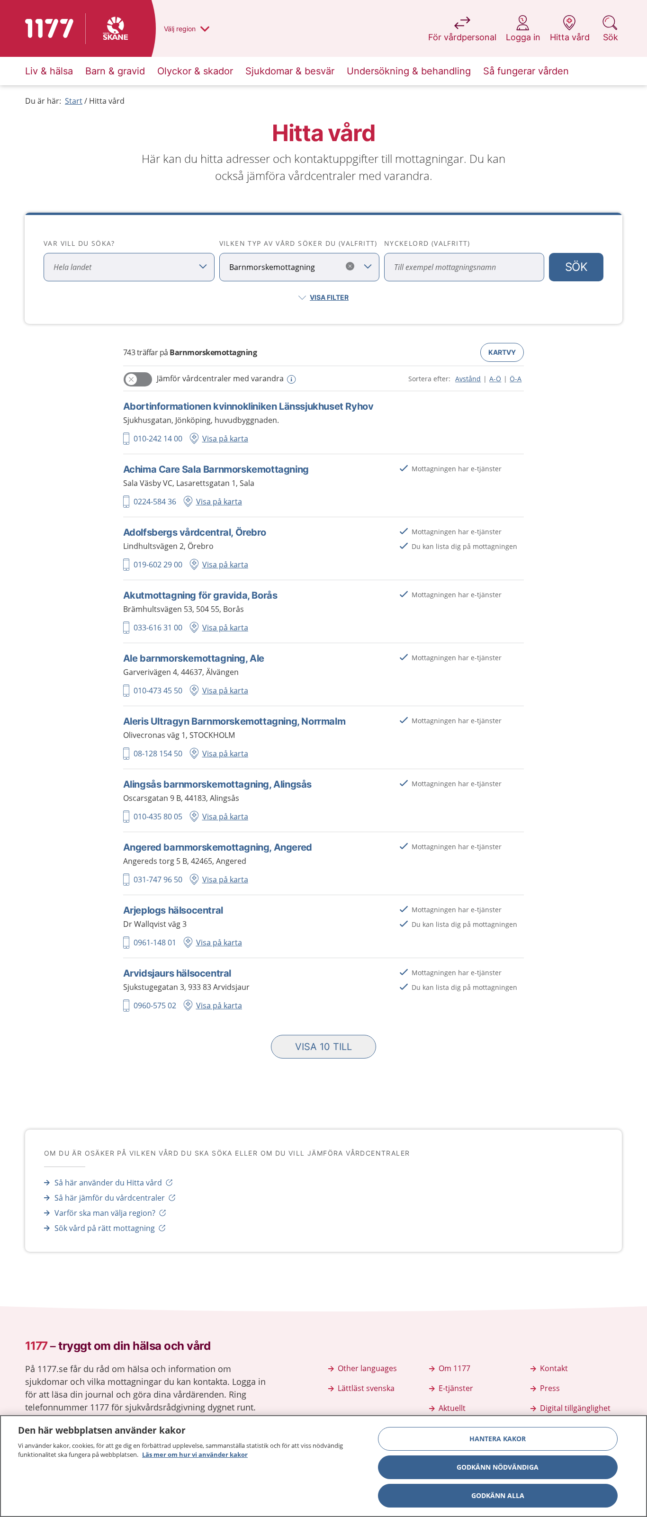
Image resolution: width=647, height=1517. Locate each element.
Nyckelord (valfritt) (427, 243)
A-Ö (495, 378)
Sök (576, 267)
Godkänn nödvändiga (498, 1467)
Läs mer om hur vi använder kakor (195, 1454)
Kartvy (502, 352)
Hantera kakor (497, 1438)
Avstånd (468, 378)
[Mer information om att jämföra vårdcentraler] (290, 379)
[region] (323, 1466)
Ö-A (515, 378)
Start (73, 101)
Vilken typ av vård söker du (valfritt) (298, 243)
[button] (323, 1047)
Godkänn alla (497, 1495)
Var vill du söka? (79, 243)
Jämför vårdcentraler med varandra (220, 378)
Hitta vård (107, 101)
